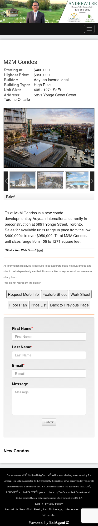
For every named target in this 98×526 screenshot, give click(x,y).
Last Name (21, 347)
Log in (39, 503)
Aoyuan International (50, 218)
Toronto (75, 224)
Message (20, 384)
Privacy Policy (54, 503)
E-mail (17, 365)
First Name (21, 328)
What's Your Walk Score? (21, 250)
